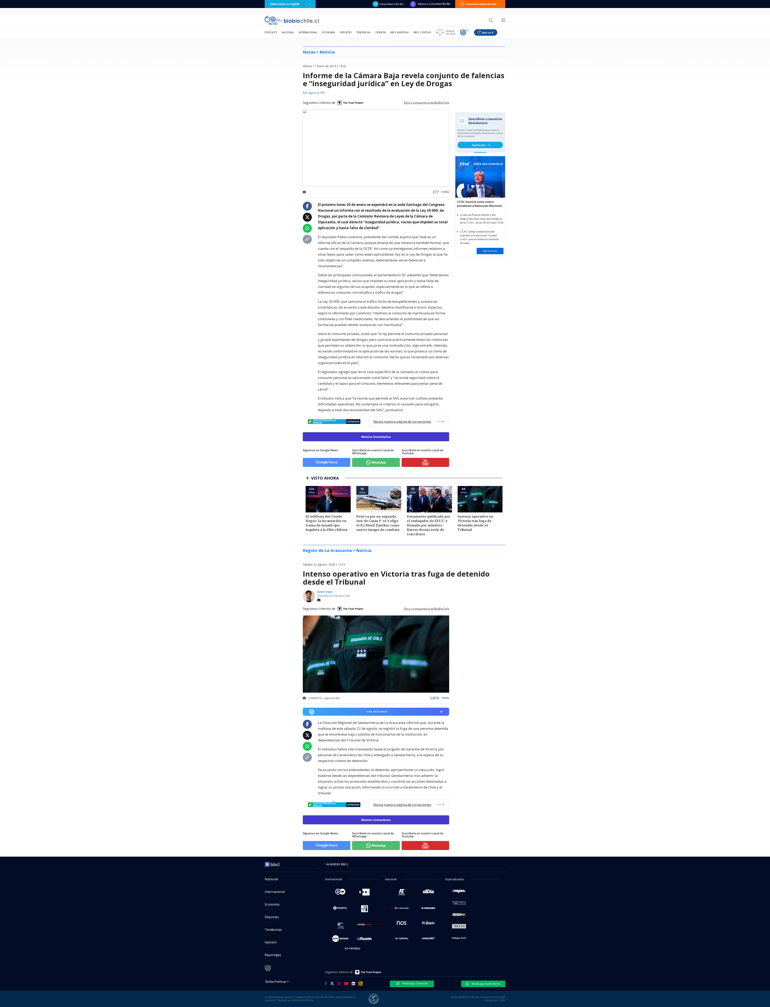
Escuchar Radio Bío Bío (481, 4)
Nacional (288, 32)
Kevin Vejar (325, 592)
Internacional (308, 32)
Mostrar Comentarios (376, 436)
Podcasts (271, 32)
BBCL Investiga (399, 32)
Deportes (346, 32)
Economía (328, 32)
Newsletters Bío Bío (392, 4)
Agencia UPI (316, 93)
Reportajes (273, 955)
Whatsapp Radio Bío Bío (486, 984)
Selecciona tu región (285, 4)
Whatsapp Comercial (415, 983)
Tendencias (363, 32)
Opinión (380, 32)
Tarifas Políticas (275, 981)
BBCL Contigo (422, 32)
